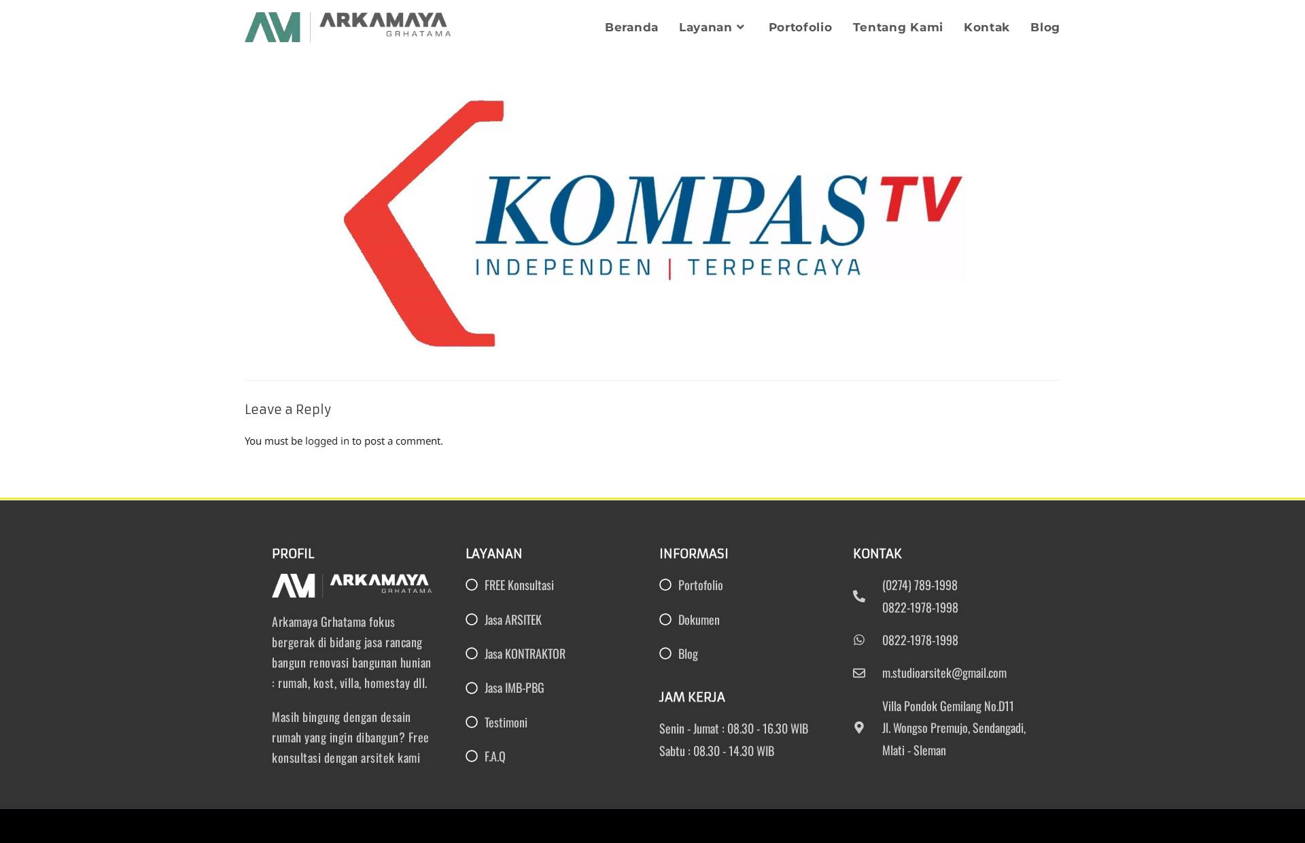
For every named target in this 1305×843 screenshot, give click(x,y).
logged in (327, 440)
